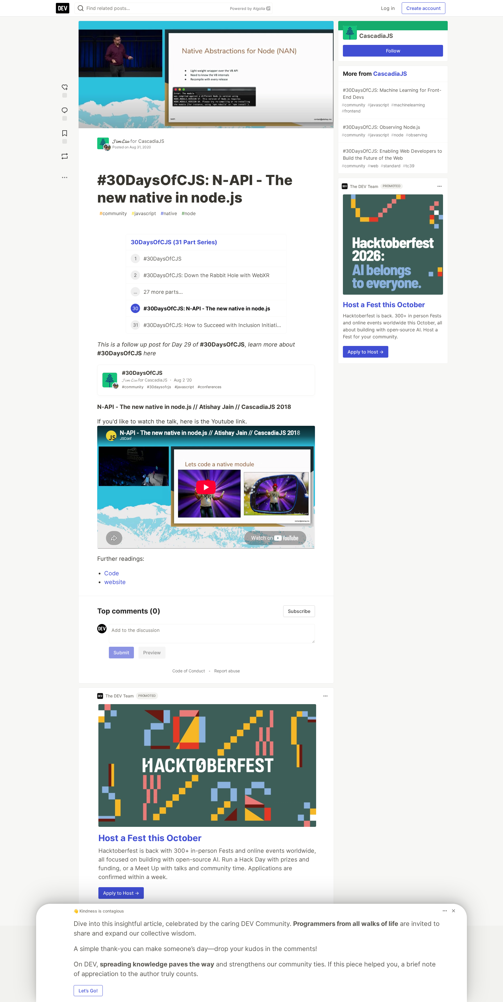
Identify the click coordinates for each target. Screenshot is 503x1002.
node (189, 213)
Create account (423, 8)
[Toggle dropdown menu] (325, 696)
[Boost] (64, 156)
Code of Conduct (188, 670)
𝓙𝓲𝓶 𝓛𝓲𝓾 (120, 141)
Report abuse (227, 670)
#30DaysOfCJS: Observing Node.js (384, 130)
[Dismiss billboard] (453, 910)
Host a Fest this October (149, 838)
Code (111, 573)
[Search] (80, 8)
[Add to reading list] (64, 136)
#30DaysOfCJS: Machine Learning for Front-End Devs (391, 100)
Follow (393, 51)
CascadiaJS (151, 141)
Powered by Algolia (248, 8)
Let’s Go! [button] (88, 991)
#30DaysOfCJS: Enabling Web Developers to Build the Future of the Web (392, 158)
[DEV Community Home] (62, 8)
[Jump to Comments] (64, 113)
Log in (388, 8)
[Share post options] (64, 177)
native (169, 213)
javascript (144, 213)
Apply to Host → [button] (121, 893)
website (115, 582)
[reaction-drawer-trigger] (64, 90)
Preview (152, 652)
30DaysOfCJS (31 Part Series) (174, 242)
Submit (121, 652)
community (113, 213)
